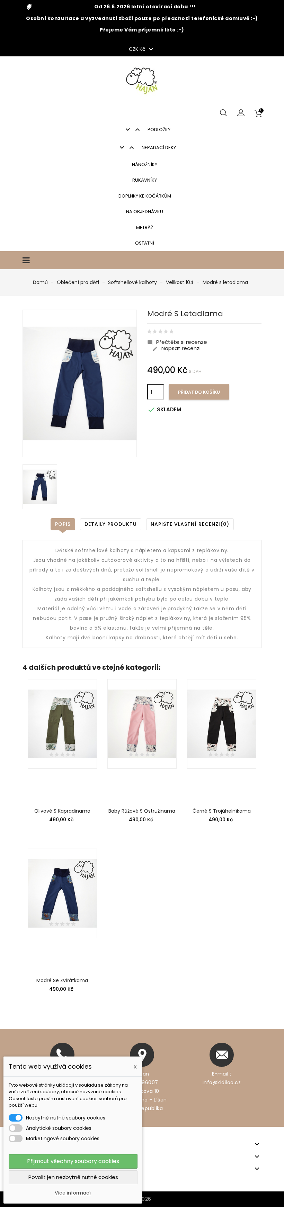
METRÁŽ (144, 227)
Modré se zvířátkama (62, 980)
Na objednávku (144, 211)
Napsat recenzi (176, 348)
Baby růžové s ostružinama (141, 810)
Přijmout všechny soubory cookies (73, 1161)
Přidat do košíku (199, 392)
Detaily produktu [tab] (111, 524)
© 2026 (142, 1199)
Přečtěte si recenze (177, 342)
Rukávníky (144, 180)
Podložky (147, 130)
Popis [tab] (63, 524)
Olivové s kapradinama (62, 810)
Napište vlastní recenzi (190, 524)
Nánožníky (144, 164)
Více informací (73, 1192)
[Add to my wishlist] (90, 695)
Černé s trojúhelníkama (222, 810)
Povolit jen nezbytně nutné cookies (73, 1177)
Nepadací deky (147, 148)
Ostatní (144, 243)
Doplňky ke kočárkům (144, 196)
